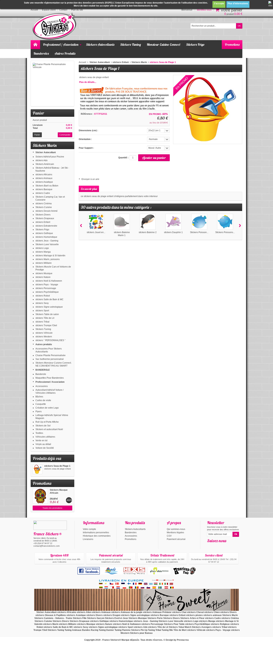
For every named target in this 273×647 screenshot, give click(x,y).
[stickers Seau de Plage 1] (37, 469)
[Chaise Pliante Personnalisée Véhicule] (52, 83)
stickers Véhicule (44, 333)
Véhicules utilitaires (45, 436)
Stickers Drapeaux (44, 218)
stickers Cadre (42, 193)
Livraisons (88, 539)
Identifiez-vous (204, 10)
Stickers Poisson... (199, 232)
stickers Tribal (42, 321)
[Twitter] (215, 546)
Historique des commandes (96, 536)
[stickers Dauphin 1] (173, 221)
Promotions (232, 44)
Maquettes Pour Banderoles (49, 378)
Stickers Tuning (130, 44)
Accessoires (41, 386)
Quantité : (123, 157)
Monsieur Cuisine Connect (163, 44)
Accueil (82, 62)
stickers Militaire (43, 263)
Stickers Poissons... (225, 232)
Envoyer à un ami (90, 179)
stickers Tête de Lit (44, 318)
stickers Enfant (42, 222)
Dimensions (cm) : (88, 130)
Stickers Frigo (195, 44)
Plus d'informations (238, 3)
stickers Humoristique (46, 237)
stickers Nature (43, 277)
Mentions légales (175, 532)
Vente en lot (41, 440)
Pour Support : (86, 148)
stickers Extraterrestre (46, 226)
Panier (38, 113)
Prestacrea (183, 640)
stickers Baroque (43, 189)
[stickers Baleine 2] (147, 221)
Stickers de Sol (43, 425)
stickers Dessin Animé (46, 211)
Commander (65, 135)
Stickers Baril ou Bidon (46, 185)
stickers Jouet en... (96, 232)
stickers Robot (42, 295)
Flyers (38, 411)
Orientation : (85, 139)
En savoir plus (89, 189)
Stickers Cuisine (43, 207)
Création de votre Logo (47, 407)
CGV (169, 536)
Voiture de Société (44, 448)
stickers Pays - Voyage (46, 284)
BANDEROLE (42, 370)
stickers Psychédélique (47, 292)
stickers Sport (42, 310)
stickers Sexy (42, 303)
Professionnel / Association (60, 44)
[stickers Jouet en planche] (96, 221)
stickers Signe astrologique (49, 307)
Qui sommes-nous (176, 529)
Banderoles (41, 53)
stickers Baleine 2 (148, 232)
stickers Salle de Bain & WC (49, 299)
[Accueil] (35, 44)
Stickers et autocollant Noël (49, 429)
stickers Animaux (43, 178)
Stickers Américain (44, 164)
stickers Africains (43, 174)
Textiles (39, 433)
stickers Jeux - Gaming (46, 240)
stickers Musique (43, 273)
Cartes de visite (43, 400)
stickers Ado (41, 160)
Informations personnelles (96, 532)
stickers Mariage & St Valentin (50, 255)
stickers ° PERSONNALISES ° (50, 340)
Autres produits (43, 344)
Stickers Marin (139, 62)
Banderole (40, 374)
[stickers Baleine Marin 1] (121, 221)
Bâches (39, 396)
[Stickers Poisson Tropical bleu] (199, 221)
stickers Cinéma (43, 203)
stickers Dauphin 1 (173, 232)
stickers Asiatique (44, 182)
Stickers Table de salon (47, 314)
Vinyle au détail (43, 444)
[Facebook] (209, 546)
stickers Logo (42, 248)
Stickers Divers (43, 214)
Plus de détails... (87, 82)
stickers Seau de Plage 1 (57, 466)
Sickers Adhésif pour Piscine (49, 156)
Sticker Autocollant (45, 152)
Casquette (40, 404)
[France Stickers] (55, 26)
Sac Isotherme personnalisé (49, 359)
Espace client (49, 10)
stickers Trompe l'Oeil (46, 325)
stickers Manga (43, 252)
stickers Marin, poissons (47, 259)
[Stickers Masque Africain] (40, 496)
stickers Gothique (44, 233)
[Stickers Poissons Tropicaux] (225, 221)
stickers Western (43, 336)
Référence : (87, 114)
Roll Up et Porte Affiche (47, 422)
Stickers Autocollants (100, 44)
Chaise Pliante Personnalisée (50, 355)
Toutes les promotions (52, 508)
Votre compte (89, 529)
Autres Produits (65, 53)
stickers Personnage (45, 288)
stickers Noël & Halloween (48, 281)
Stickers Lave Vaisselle (47, 244)
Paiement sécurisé (176, 539)
